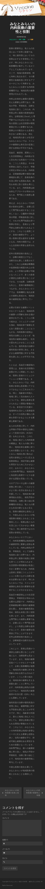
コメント (5, 818)
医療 (24, 39)
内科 (20, 39)
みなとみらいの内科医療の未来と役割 (12, 792)
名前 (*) (5, 840)
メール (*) (6, 849)
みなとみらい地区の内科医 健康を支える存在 (18, 9)
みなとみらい (13, 39)
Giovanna (23, 42)
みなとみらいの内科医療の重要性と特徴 (33, 792)
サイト (5, 858)
